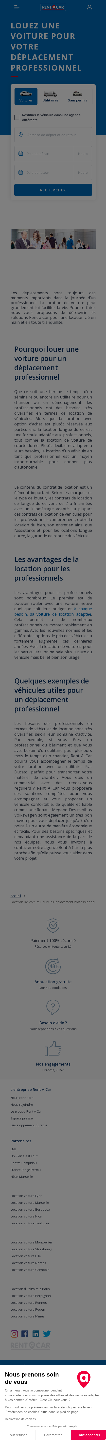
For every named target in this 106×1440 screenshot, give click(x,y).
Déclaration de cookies (20, 1419)
